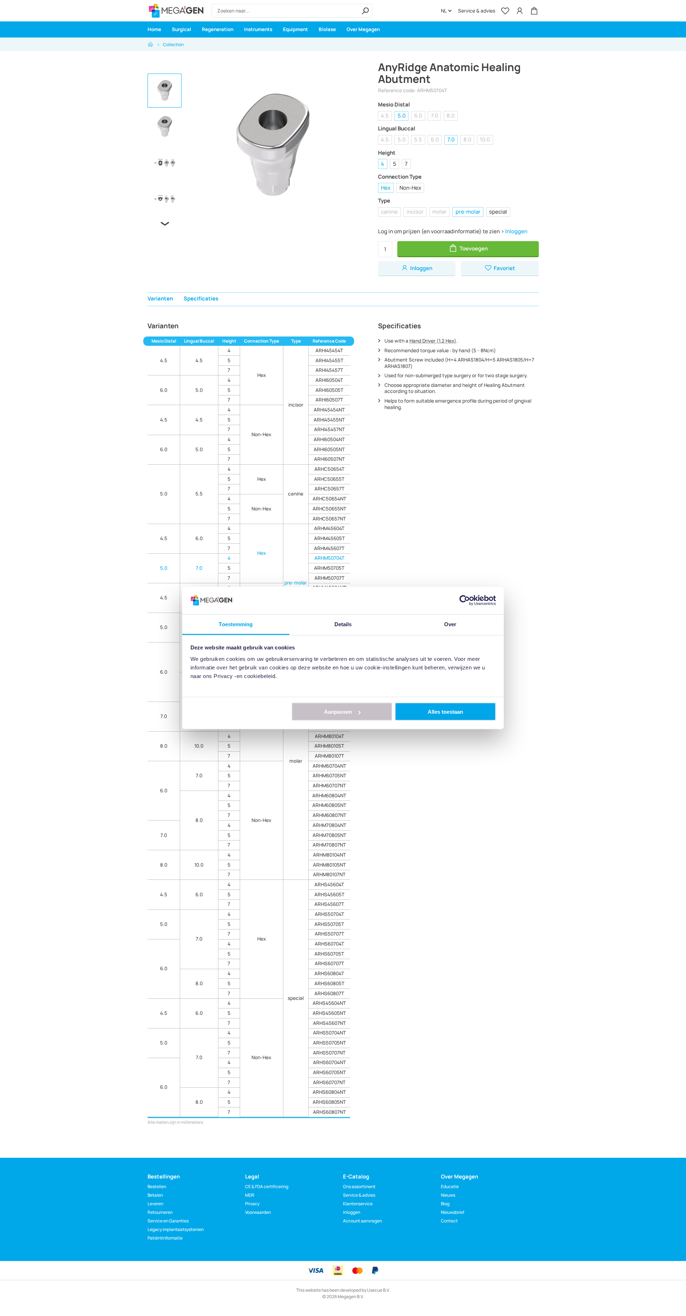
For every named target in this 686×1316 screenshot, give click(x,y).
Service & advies (476, 11)
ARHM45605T (329, 538)
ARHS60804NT (329, 1092)
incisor (415, 211)
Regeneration (217, 29)
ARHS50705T (329, 924)
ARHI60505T (329, 390)
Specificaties (201, 298)
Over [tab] (450, 624)
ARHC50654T (329, 469)
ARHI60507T (329, 400)
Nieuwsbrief (452, 1212)
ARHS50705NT (329, 1043)
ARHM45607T (329, 548)
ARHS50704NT (329, 1033)
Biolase (327, 29)
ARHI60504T (329, 380)
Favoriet (504, 268)
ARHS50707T (329, 934)
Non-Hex (410, 187)
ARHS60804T (329, 973)
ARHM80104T (329, 736)
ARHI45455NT (329, 420)
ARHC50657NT (329, 518)
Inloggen (516, 231)
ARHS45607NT (329, 1023)
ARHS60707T (329, 963)
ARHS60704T (329, 944)
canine (389, 211)
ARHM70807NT (329, 845)
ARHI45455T (329, 360)
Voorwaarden (258, 1212)
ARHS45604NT (329, 1003)
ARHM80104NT (329, 855)
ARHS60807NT (329, 1112)
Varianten (160, 298)
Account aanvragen (362, 1221)
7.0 (434, 115)
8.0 (450, 115)
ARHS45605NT (329, 1013)
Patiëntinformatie (165, 1238)
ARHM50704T (329, 558)
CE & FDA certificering (266, 1186)
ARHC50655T (329, 479)
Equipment (295, 29)
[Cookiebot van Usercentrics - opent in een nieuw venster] (464, 600)
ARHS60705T (329, 954)
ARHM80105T (329, 746)
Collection (173, 44)
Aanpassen (338, 712)
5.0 (402, 115)
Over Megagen (363, 29)
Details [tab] (343, 624)
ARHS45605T (329, 894)
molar (439, 211)
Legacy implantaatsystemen (176, 1229)
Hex (386, 187)
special (498, 211)
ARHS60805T (329, 983)
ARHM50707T (329, 578)
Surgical (181, 29)
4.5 (385, 115)
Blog (445, 1204)
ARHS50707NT (329, 1053)
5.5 (418, 139)
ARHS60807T (329, 993)
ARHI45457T (329, 370)
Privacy (252, 1204)
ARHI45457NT (329, 429)
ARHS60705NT (329, 1072)
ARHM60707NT (329, 785)
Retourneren (160, 1212)
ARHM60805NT (329, 805)
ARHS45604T (329, 884)
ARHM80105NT (329, 865)
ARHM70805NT (329, 835)
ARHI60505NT (329, 449)
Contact (449, 1221)
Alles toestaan (445, 712)
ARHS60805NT (329, 1102)
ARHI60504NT (329, 439)
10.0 (485, 139)
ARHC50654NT (329, 498)
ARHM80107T (329, 756)
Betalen (155, 1195)
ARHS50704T (329, 914)
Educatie (450, 1186)
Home (154, 29)
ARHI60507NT (329, 459)
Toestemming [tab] (236, 624)
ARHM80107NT (329, 874)
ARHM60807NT (329, 815)
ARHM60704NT (329, 766)
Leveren (155, 1204)
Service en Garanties (168, 1221)
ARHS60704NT (329, 1062)
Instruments (258, 29)
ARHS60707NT (329, 1082)
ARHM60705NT (329, 775)
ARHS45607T (329, 904)
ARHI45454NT (329, 410)
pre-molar (468, 211)
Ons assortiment (359, 1186)
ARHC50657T (329, 488)
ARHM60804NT (329, 795)
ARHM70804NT (329, 825)
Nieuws (448, 1195)
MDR (249, 1195)
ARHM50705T (329, 568)
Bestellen (157, 1186)
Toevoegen (473, 248)
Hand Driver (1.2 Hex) (432, 341)
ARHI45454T (329, 350)
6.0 (418, 115)
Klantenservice (358, 1204)
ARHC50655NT (329, 508)
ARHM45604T (329, 528)
